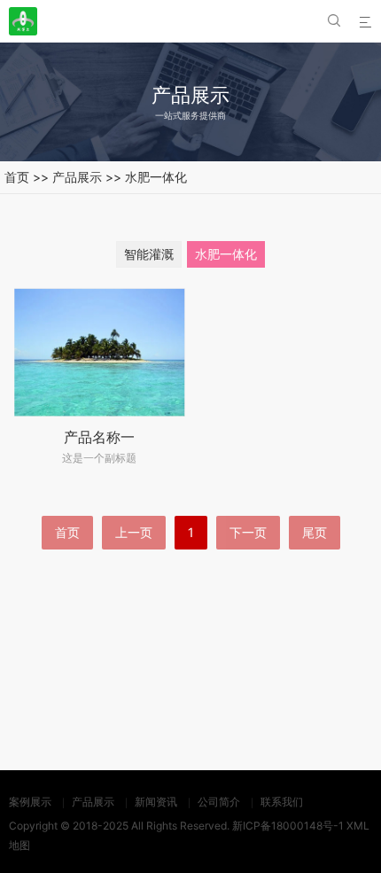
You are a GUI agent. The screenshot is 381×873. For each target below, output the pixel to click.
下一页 (248, 532)
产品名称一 (99, 437)
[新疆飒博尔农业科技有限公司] (23, 21)
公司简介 (219, 801)
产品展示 (77, 176)
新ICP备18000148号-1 (288, 825)
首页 (16, 176)
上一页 (133, 532)
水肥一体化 (156, 176)
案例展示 (30, 801)
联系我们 (281, 801)
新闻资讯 (156, 801)
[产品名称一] (99, 352)
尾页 (314, 532)
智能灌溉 (149, 253)
